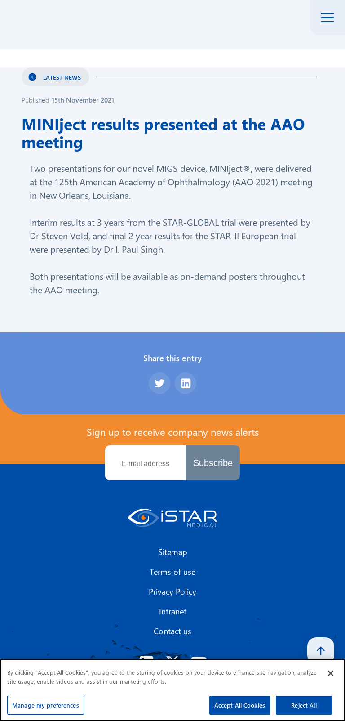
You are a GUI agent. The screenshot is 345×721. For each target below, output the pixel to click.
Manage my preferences (45, 705)
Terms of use (172, 571)
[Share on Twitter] (159, 383)
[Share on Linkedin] (185, 383)
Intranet (172, 611)
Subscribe (213, 463)
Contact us (172, 631)
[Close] (331, 673)
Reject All (303, 705)
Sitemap (172, 551)
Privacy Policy (172, 591)
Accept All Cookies (239, 705)
